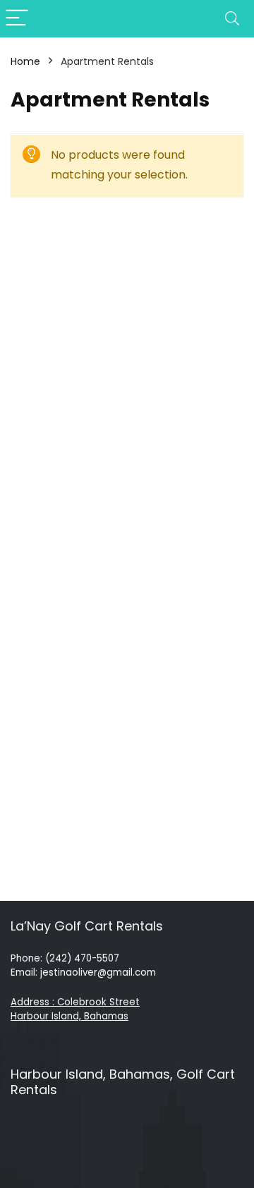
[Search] (232, 18)
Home (25, 61)
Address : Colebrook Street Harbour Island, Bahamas (75, 1009)
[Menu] (17, 18)
